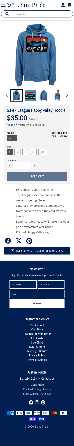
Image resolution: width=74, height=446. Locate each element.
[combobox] (43, 13)
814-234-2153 (28, 378)
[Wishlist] (58, 4)
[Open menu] (4, 5)
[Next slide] (67, 95)
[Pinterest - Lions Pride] (43, 402)
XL (33, 152)
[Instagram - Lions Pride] (37, 402)
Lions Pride (41, 426)
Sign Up (37, 303)
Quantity (12, 160)
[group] (16, 95)
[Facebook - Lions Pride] (31, 402)
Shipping (12, 124)
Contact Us (47, 378)
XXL (43, 152)
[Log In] (63, 5)
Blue (12, 138)
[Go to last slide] (7, 95)
